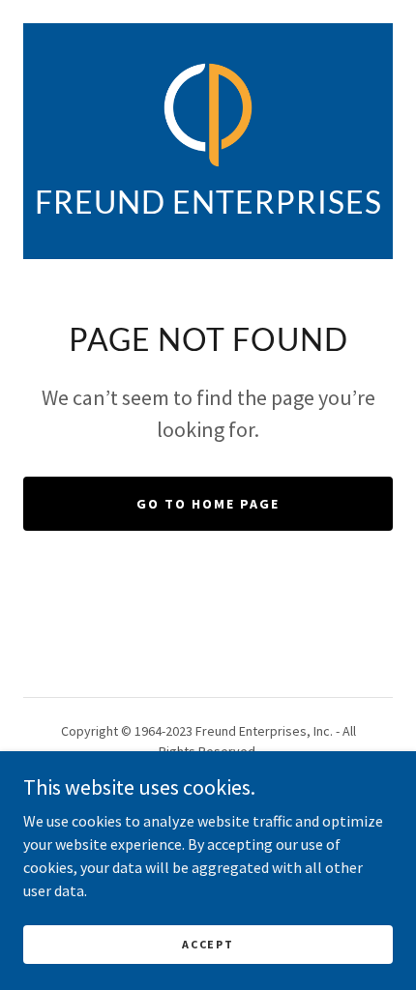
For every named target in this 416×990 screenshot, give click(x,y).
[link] (208, 115)
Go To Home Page (208, 503)
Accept (207, 944)
